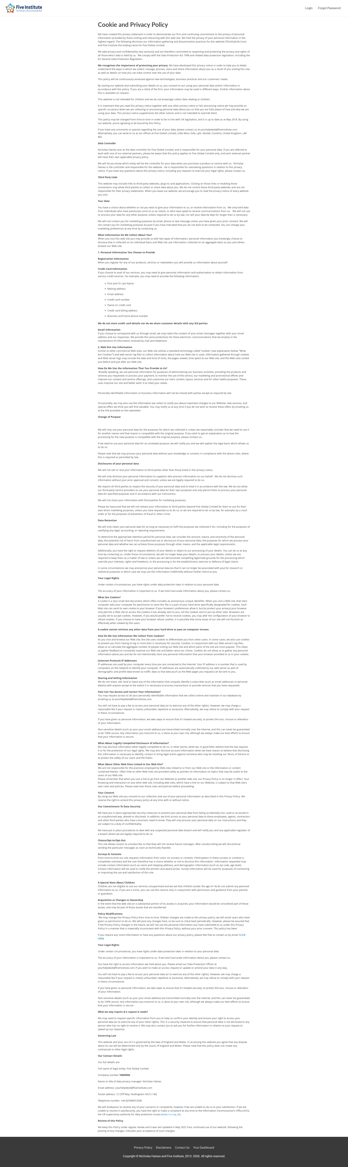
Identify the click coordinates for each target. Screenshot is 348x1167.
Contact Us (182, 1147)
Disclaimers (163, 1147)
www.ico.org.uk (171, 1114)
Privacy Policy (143, 1147)
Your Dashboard (203, 1147)
